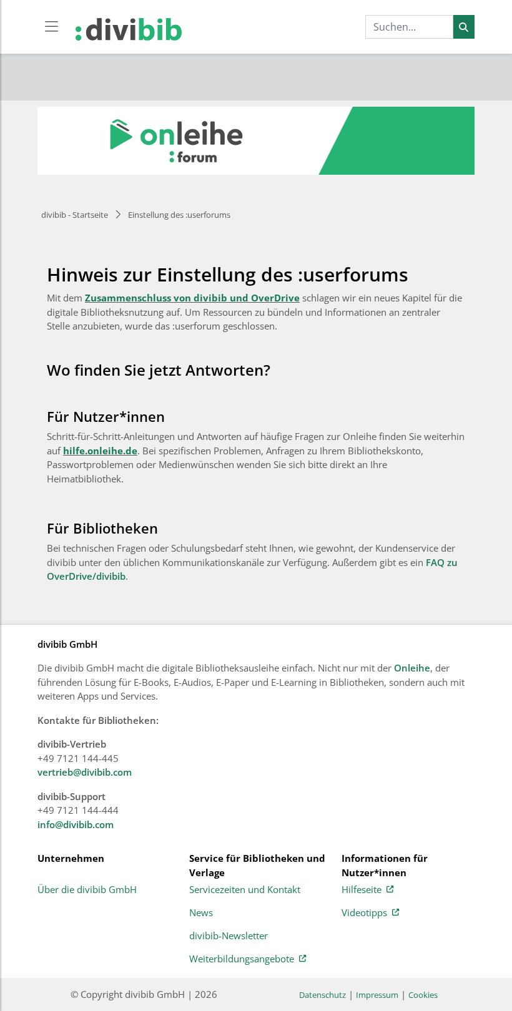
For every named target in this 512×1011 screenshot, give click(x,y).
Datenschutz (322, 994)
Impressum (377, 994)
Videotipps (364, 913)
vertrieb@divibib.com (84, 772)
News (201, 913)
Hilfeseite (362, 890)
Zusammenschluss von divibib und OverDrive (192, 297)
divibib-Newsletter (228, 936)
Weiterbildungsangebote (241, 959)
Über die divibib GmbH (87, 890)
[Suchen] (464, 27)
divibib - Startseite (74, 214)
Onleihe (412, 668)
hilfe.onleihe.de (100, 450)
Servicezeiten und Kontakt (244, 890)
